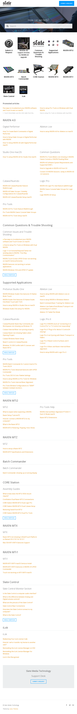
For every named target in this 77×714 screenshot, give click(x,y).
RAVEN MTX (10, 525)
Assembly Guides (11, 488)
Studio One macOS (12, 152)
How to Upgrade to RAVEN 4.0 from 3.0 (53, 168)
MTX (5, 532)
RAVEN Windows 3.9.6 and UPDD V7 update (18, 270)
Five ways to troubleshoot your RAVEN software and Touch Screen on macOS (20, 109)
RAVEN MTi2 (10, 400)
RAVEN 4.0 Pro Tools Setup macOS (15, 216)
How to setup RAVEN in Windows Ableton (54, 300)
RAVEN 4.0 (9, 120)
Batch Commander (14, 461)
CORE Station (11, 482)
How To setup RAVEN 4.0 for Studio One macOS (19, 157)
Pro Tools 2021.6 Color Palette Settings (16, 375)
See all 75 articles (9, 275)
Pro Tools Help (47, 407)
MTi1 (5, 558)
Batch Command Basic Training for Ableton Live (57, 303)
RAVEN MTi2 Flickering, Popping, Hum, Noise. (19, 428)
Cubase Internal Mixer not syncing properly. (18, 329)
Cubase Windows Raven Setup (13, 339)
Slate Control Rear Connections (14, 606)
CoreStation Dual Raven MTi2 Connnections (18, 499)
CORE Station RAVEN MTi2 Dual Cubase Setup (19, 506)
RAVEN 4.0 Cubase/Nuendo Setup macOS (17, 197)
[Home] (7, 3)
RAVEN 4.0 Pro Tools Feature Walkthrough (18, 209)
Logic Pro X (45, 319)
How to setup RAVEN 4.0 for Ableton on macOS (56, 131)
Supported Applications (17, 282)
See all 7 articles (9, 392)
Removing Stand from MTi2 (12, 510)
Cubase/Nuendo (11, 180)
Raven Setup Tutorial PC (11, 415)
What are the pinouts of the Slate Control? (18, 602)
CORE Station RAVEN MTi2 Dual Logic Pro (17, 503)
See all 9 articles (9, 352)
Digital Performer (11, 126)
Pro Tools (7, 204)
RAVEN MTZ (10, 437)
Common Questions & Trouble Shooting (27, 225)
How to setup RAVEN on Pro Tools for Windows (19, 379)
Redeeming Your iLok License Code (15, 639)
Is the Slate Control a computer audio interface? (19, 593)
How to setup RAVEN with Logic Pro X (53, 352)
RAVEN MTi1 (10, 552)
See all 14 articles (9, 620)
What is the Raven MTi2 (11, 424)
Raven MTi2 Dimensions (48, 417)
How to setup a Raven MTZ (12, 449)
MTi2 (5, 407)
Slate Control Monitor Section (17, 588)
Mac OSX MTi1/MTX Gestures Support (16, 543)
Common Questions (50, 152)
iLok (5, 627)
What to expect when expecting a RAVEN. (17, 412)
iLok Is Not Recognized (11, 657)
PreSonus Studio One (13, 289)
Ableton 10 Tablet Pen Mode (50, 312)
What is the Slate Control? (12, 615)
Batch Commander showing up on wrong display (20, 473)
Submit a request (67, 3)
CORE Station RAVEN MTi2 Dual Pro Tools (17, 513)
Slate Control (11, 582)
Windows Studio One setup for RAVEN (16, 309)
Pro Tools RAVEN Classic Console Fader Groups (19, 212)
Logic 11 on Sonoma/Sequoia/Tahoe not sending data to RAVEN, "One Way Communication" (17, 253)
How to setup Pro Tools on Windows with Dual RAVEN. (56, 109)
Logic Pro (44, 180)
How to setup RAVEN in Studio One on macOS (19, 305)
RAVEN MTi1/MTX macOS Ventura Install (17, 563)
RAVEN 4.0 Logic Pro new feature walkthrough (56, 186)
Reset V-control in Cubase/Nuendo (15, 342)
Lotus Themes (13, 709)
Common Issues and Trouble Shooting (17, 233)
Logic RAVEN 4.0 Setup (48, 195)
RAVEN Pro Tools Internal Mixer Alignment (18, 382)
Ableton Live (46, 126)
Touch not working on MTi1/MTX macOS (17, 572)
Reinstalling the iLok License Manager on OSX (19, 648)
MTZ (5, 443)
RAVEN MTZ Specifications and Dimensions (18, 452)
